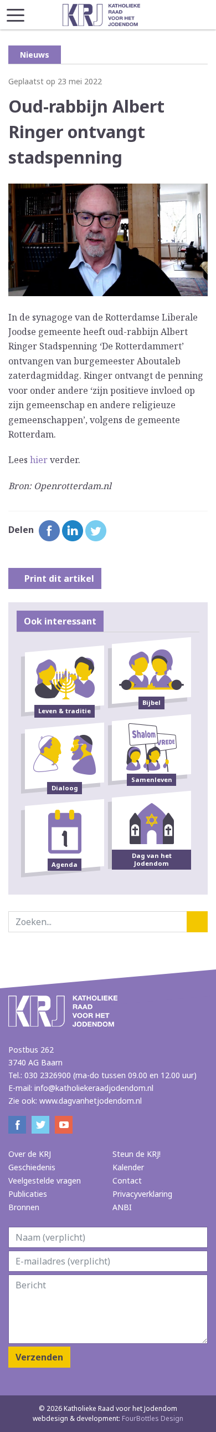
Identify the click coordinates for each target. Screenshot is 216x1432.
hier (39, 460)
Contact (127, 1180)
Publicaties (27, 1194)
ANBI (122, 1207)
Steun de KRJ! (136, 1154)
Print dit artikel (58, 578)
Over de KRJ (29, 1154)
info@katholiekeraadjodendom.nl (93, 1088)
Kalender (128, 1167)
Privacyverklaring (142, 1194)
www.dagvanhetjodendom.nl (90, 1100)
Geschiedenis (31, 1167)
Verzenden (39, 1357)
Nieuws (34, 54)
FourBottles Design (108, 1418)
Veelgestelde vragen (44, 1180)
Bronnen (23, 1207)
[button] (15, 11)
